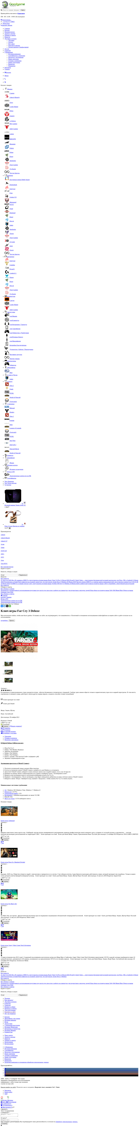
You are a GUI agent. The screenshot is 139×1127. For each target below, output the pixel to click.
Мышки (9, 89)
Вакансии (11, 64)
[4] (7, 690)
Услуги (7, 49)
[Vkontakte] (5, 1068)
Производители (10, 32)
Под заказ (11, 44)
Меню (7, 75)
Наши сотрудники (14, 62)
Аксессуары (11, 312)
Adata (2, 547)
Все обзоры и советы (7, 589)
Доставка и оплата (10, 39)
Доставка (11, 40)
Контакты (8, 67)
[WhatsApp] (10, 606)
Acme (2, 544)
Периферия (11, 458)
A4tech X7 (4, 541)
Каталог (7, 30)
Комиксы (10, 455)
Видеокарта (8, 795)
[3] (5, 690)
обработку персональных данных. (67, 1121)
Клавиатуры (11, 296)
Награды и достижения (15, 57)
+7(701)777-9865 (9, 22)
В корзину (4, 1123)
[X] (7, 606)
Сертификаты (11, 478)
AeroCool (4, 551)
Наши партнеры (13, 59)
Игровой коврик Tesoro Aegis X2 (15, 505)
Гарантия (7, 50)
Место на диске (10, 798)
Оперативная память (11, 793)
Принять (11, 620)
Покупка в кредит (14, 45)
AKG (2, 554)
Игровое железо (12, 465)
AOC (2, 557)
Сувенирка (10, 404)
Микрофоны (11, 367)
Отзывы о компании (14, 61)
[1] (1, 690)
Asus (2, 560)
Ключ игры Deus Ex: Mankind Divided (13, 862)
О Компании (9, 52)
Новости (7, 37)
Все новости (5, 578)
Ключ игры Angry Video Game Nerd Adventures (16, 945)
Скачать (7, 69)
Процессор (8, 792)
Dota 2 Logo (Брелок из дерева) (14, 526)
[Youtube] (5, 1072)
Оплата (10, 42)
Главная (7, 28)
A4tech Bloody (5, 538)
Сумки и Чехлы (12, 375)
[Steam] (5, 1075)
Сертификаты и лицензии (16, 55)
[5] (9, 690)
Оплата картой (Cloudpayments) (18, 47)
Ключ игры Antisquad (8, 820)
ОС (6, 790)
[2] (3, 690)
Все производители (7, 567)
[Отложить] (2, 843)
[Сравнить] (2, 841)
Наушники (10, 256)
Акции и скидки (10, 33)
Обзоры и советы (10, 35)
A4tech (3, 534)
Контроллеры (11, 361)
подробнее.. (4, 620)
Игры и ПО (11, 472)
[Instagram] (5, 1074)
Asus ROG (4, 563)
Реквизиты (11, 66)
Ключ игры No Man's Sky (9, 904)
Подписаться (23, 575)
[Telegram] (4, 606)
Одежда (9, 381)
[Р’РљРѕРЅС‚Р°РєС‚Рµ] (2, 606)
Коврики (10, 175)
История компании (14, 54)
